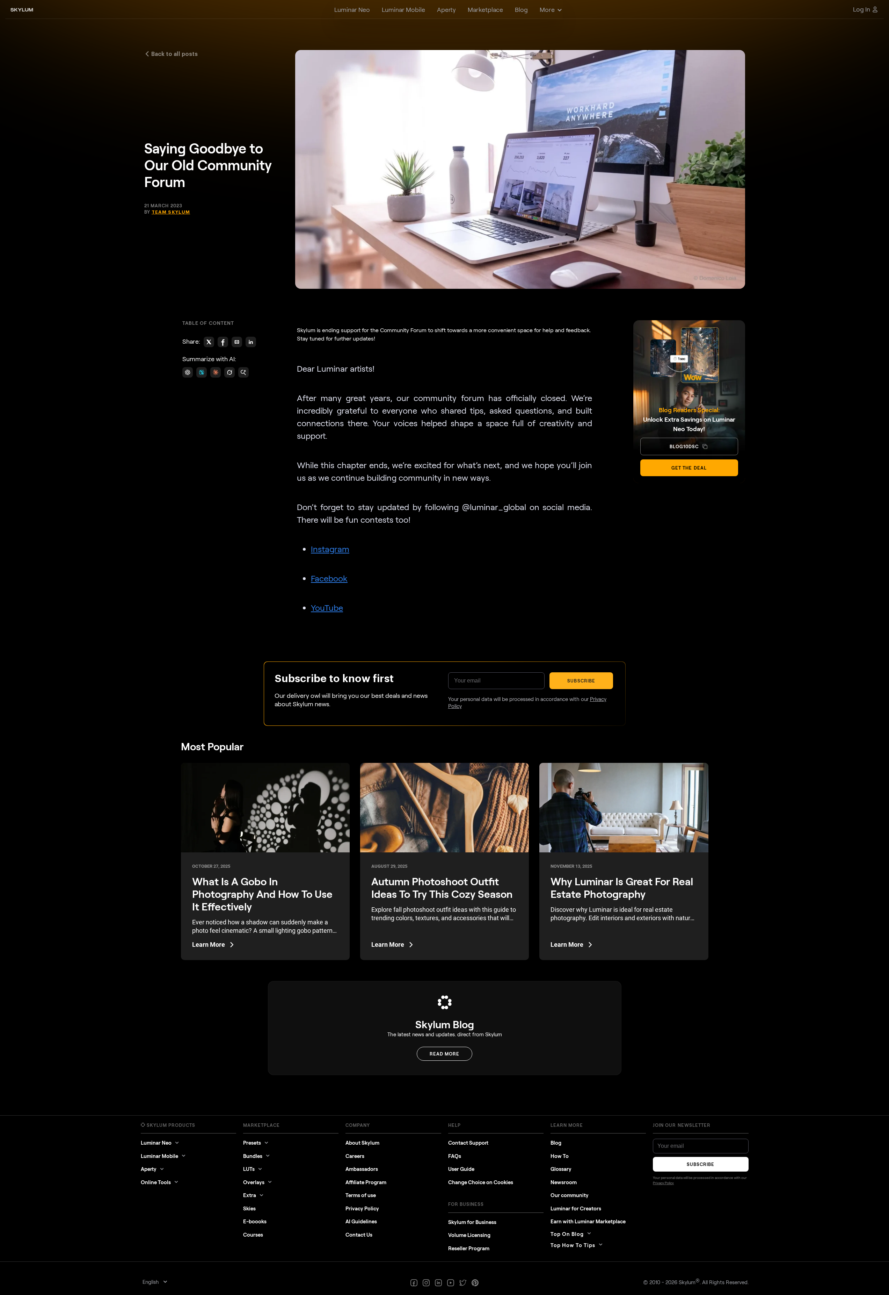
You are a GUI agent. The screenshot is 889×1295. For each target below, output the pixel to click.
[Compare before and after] (444, 613)
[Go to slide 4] (449, 682)
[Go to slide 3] (446, 682)
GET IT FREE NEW (518, 733)
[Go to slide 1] (439, 682)
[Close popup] (562, 525)
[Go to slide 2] (443, 682)
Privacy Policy (507, 751)
